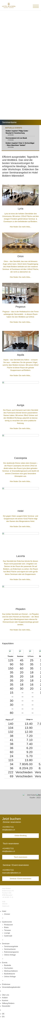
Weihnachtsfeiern (11, 971)
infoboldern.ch (8, 830)
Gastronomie (7, 922)
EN (3, 1017)
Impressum (5, 906)
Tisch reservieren (20, 857)
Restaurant (8, 925)
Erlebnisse (6, 984)
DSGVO (4, 904)
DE (3, 1014)
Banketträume (9, 974)
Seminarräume (10, 949)
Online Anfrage (10, 955)
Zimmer (7, 914)
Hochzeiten (8, 968)
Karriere (5, 1000)
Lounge (7, 933)
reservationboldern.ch (11, 873)
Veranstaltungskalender (11, 987)
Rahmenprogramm (11, 952)
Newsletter (6, 1006)
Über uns (5, 995)
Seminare (6, 944)
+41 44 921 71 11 (7, 897)
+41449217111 (8, 827)
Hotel (4, 911)
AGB (3, 901)
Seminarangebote (11, 946)
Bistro (6, 927)
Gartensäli (8, 936)
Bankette (7, 965)
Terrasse (7, 930)
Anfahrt (5, 998)
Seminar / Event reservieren (20, 879)
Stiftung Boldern (8, 1003)
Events (4, 963)
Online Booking (21, 836)
